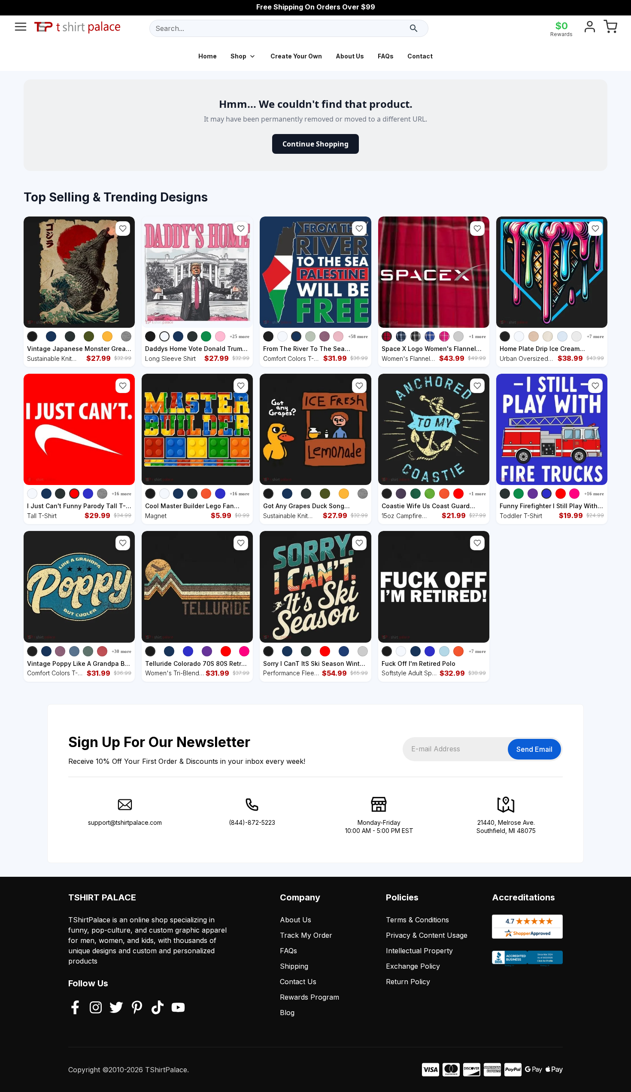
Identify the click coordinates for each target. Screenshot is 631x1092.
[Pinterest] (137, 1008)
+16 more (121, 493)
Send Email (534, 749)
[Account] (589, 28)
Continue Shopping (315, 144)
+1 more (477, 336)
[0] (610, 28)
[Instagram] (96, 1008)
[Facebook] (75, 1008)
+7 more (595, 336)
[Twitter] (116, 1008)
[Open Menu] (20, 28)
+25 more (239, 336)
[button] (122, 228)
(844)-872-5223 (252, 822)
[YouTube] (178, 1008)
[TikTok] (157, 1008)
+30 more (121, 651)
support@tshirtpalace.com (125, 822)
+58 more (358, 336)
